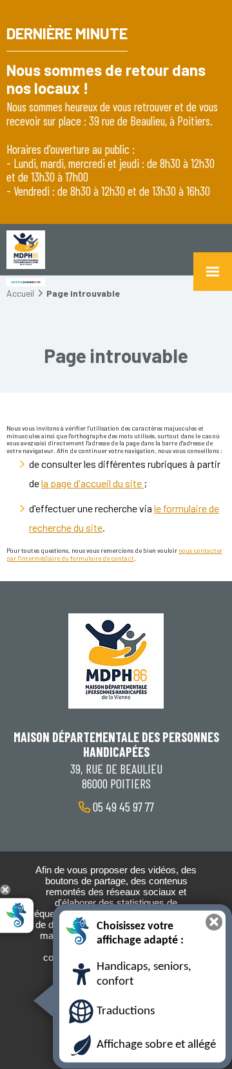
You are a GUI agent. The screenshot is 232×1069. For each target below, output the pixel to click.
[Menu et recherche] (212, 271)
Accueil (20, 293)
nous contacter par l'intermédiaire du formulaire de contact (114, 554)
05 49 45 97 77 (122, 806)
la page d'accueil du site (92, 483)
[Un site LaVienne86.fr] (25, 282)
